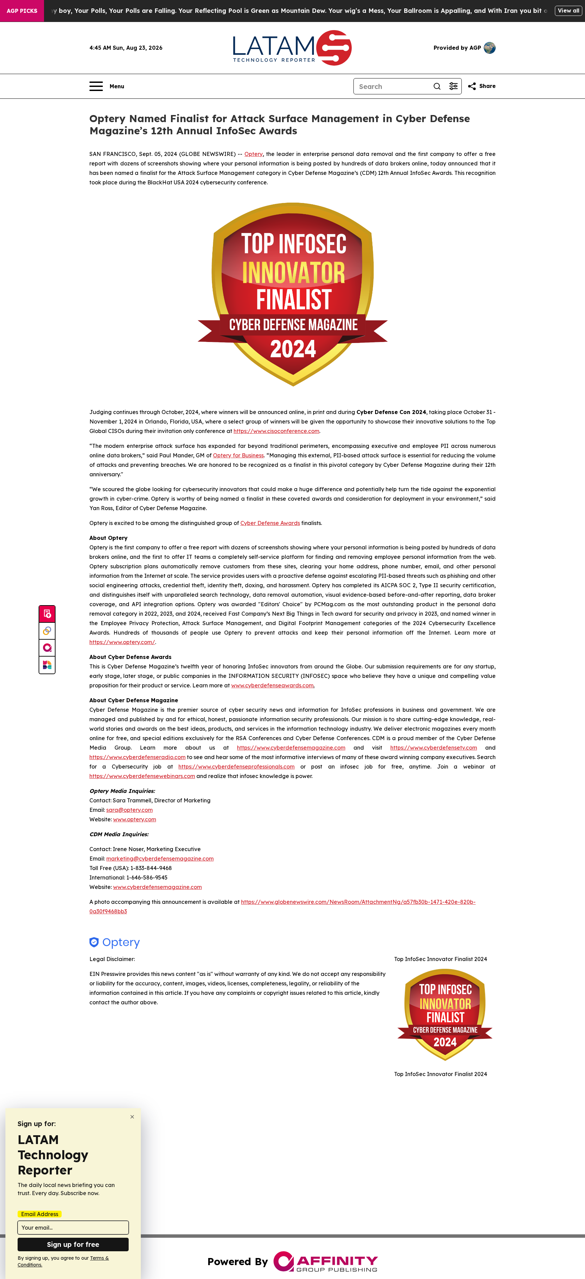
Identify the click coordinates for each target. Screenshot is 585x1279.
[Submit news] (47, 614)
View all (568, 10)
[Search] (437, 86)
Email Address (39, 1214)
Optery (253, 154)
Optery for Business (238, 455)
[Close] (132, 1117)
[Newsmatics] (47, 665)
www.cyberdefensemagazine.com (157, 887)
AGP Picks (22, 10)
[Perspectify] (47, 631)
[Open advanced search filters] (453, 86)
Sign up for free (73, 1244)
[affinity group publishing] (47, 648)
